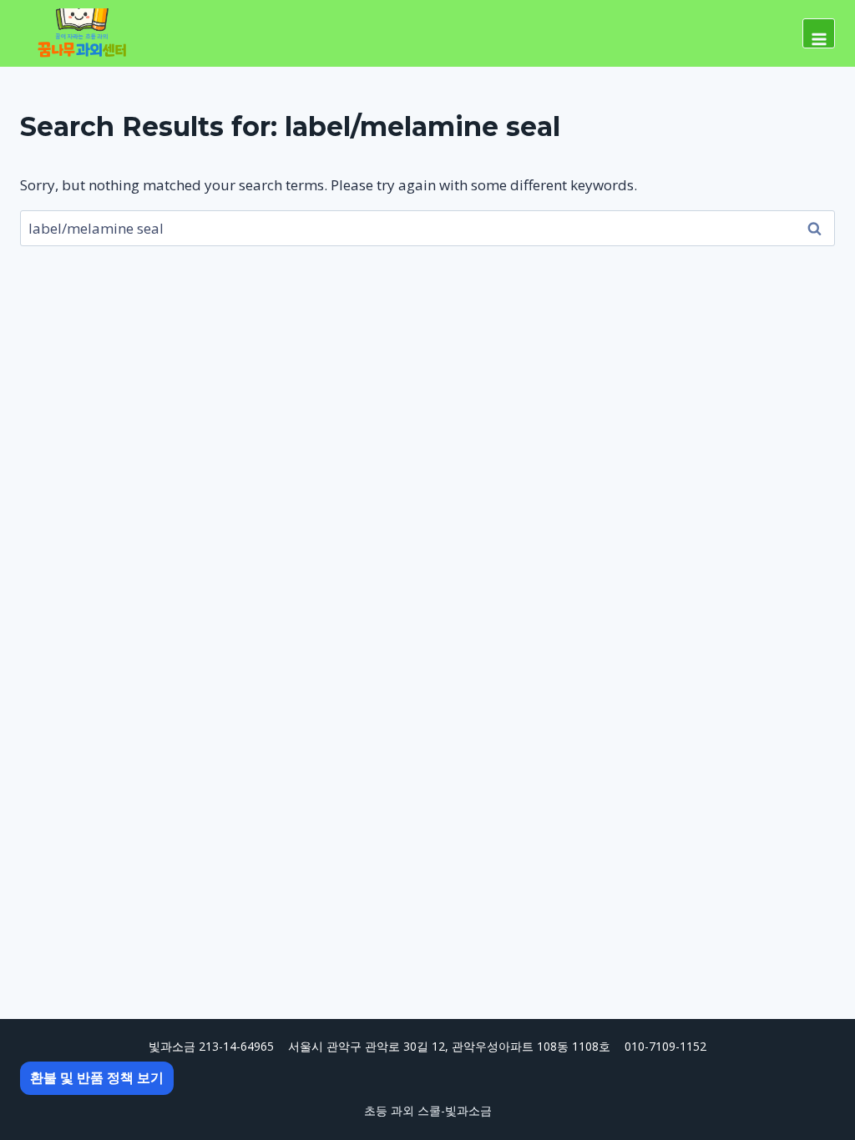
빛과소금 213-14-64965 (211, 1046)
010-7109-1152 (665, 1046)
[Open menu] (818, 33)
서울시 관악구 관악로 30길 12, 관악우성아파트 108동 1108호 (449, 1046)
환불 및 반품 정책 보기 (97, 1077)
